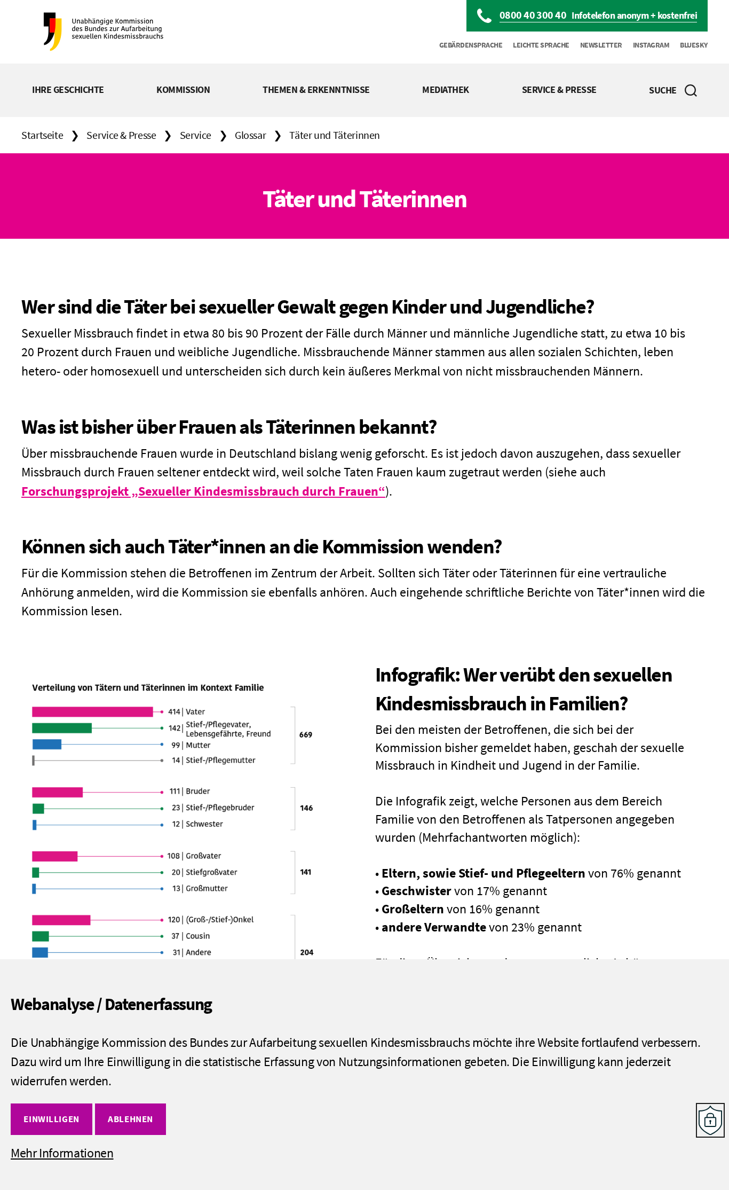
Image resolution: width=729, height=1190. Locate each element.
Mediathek (445, 89)
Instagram (651, 45)
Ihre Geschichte (68, 89)
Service (195, 135)
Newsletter (601, 45)
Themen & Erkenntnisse (316, 89)
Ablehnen (130, 1119)
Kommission (183, 89)
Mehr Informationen (62, 1153)
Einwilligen (51, 1119)
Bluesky (694, 45)
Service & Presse (559, 89)
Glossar (250, 135)
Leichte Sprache (541, 45)
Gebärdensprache (471, 45)
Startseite (42, 135)
